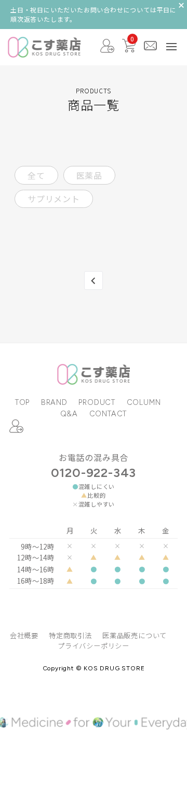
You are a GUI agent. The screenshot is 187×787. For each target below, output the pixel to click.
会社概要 (24, 635)
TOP (22, 402)
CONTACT (108, 413)
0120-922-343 (94, 472)
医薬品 (89, 175)
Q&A (69, 413)
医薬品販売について (134, 635)
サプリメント (54, 198)
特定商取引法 (70, 635)
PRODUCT (96, 402)
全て (36, 175)
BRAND (54, 402)
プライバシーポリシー (93, 646)
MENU (171, 46)
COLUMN (144, 402)
